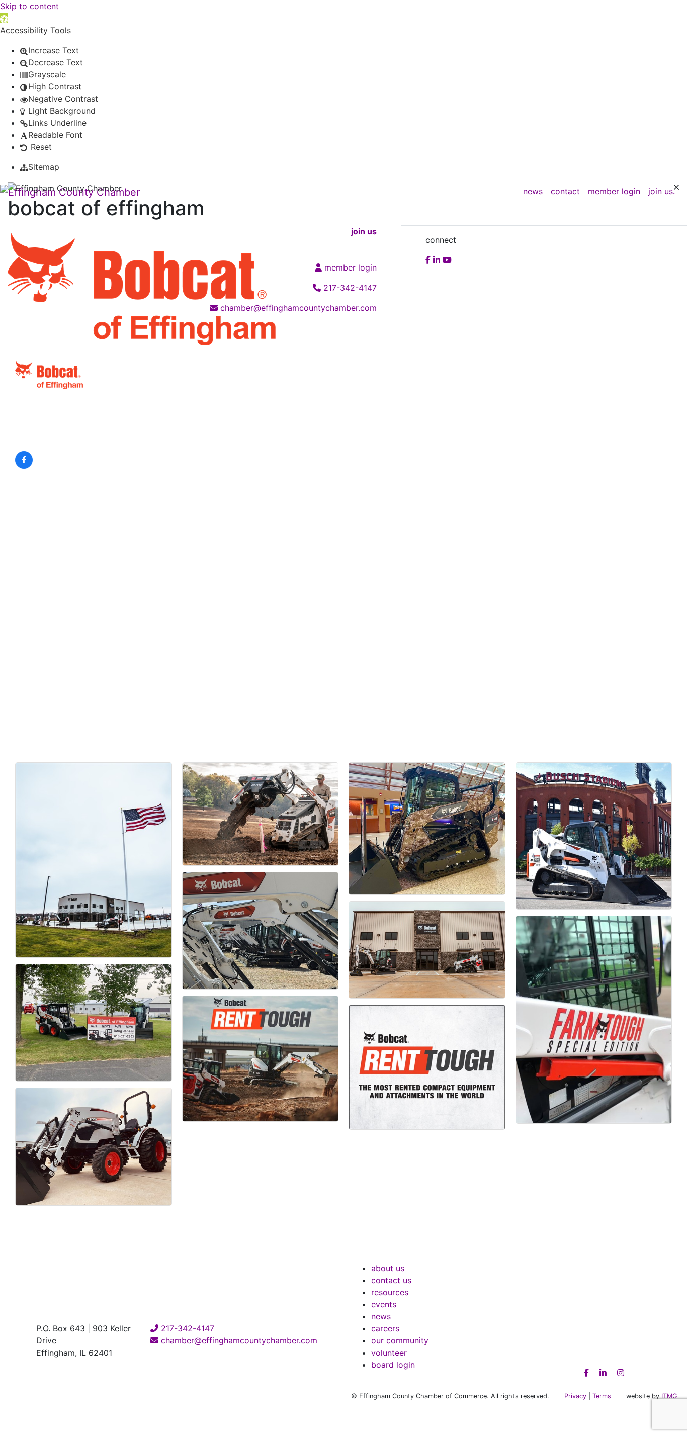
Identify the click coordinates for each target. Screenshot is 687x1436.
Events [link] (383, 1304)
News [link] (381, 1316)
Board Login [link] (393, 1365)
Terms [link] (601, 1396)
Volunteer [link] (389, 1353)
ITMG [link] (669, 1396)
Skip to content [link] (29, 6)
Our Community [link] (399, 1340)
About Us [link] (387, 1268)
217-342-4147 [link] (186, 1328)
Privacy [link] (575, 1396)
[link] (4, 18)
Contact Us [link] (391, 1280)
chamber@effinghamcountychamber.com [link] (237, 1340)
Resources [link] (389, 1292)
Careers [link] (385, 1328)
